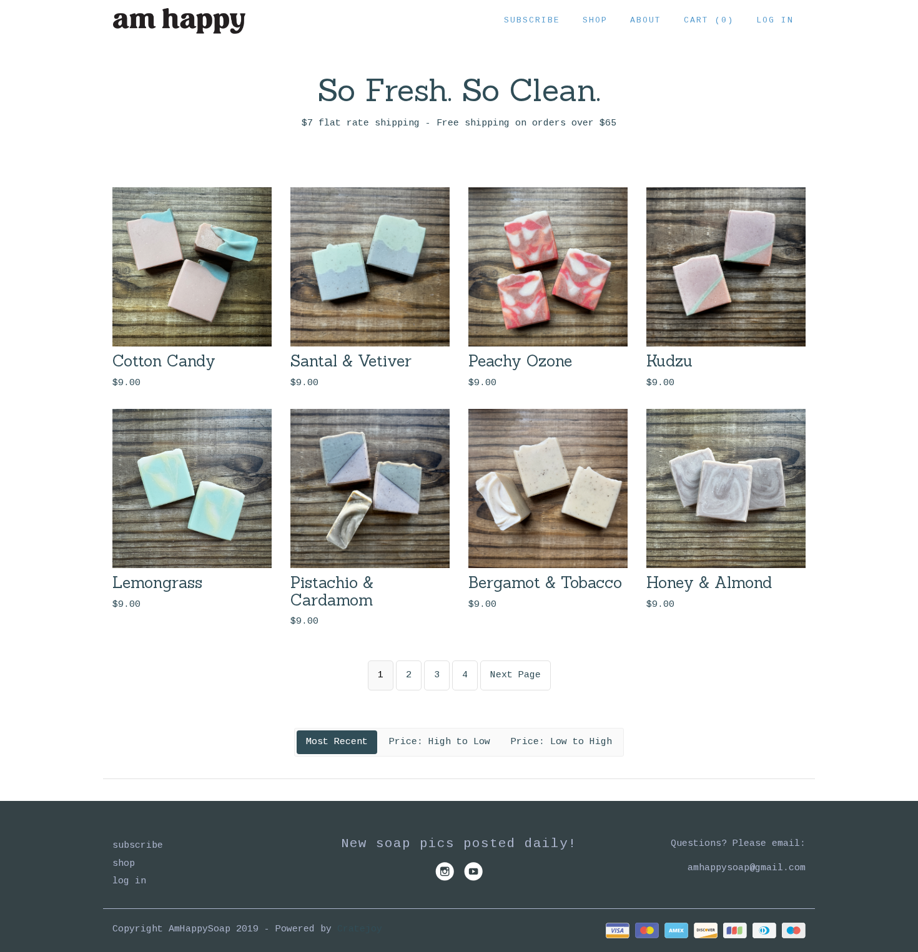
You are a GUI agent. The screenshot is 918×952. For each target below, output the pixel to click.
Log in (775, 20)
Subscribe (532, 20)
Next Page (515, 675)
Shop (595, 20)
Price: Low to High (561, 742)
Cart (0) (709, 20)
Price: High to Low (439, 742)
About (645, 20)
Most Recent (337, 742)
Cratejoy (359, 929)
